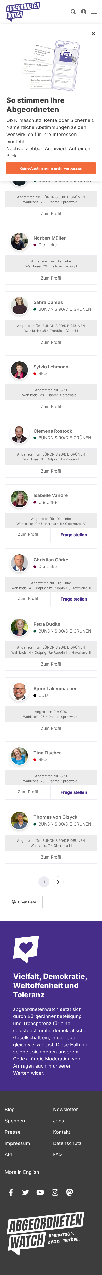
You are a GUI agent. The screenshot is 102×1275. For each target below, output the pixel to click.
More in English (22, 1172)
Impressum (17, 1143)
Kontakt (61, 1132)
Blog (10, 1109)
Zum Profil (51, 213)
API (8, 1154)
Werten (21, 1073)
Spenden (15, 1120)
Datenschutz (67, 1143)
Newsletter (65, 1109)
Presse (13, 1132)
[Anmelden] (84, 12)
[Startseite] (23, 12)
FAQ (57, 1154)
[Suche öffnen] (73, 12)
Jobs (58, 1120)
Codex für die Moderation (42, 1059)
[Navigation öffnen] (94, 12)
